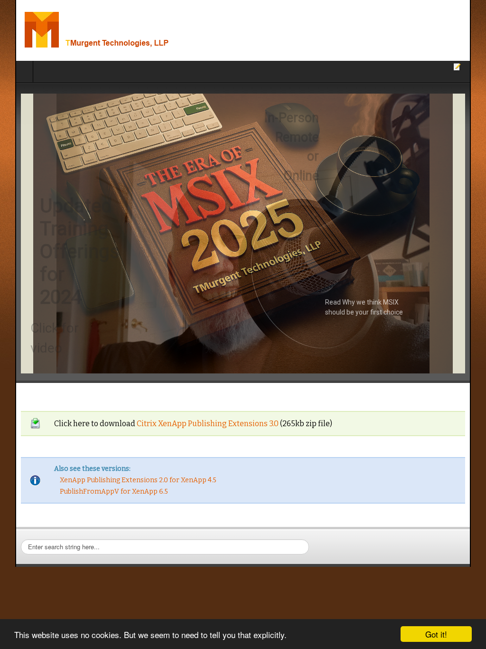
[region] (243, 233)
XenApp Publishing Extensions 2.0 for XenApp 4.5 (123, 480)
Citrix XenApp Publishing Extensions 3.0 (192, 423)
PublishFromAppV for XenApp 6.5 (99, 491)
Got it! (436, 634)
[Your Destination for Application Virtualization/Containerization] (122, 30)
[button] (243, 233)
